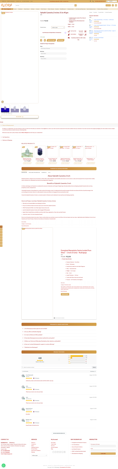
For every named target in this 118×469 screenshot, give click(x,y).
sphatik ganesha (26, 225)
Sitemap (33, 452)
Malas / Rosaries (51, 9)
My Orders (53, 442)
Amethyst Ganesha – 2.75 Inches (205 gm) (40, 159)
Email (92, 448)
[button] (113, 5)
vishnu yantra (66, 289)
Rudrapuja (65, 291)
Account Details (54, 447)
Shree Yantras (26, 9)
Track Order (53, 444)
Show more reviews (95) (59, 433)
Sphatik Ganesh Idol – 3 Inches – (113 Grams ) (78, 159)
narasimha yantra (64, 288)
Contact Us (18, 1)
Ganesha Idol (52, 218)
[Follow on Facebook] (53, 452)
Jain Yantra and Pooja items (81, 9)
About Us (4, 1)
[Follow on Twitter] (58, 452)
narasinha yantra (70, 288)
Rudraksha (20, 9)
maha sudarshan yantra (78, 286)
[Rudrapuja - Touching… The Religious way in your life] (7, 5)
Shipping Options (35, 447)
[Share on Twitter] (4, 113)
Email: (6, 453)
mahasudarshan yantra (87, 286)
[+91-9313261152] (93, 1)
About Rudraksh (11, 1)
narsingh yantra (76, 288)
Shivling (32, 9)
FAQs (74, 465)
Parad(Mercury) (63, 9)
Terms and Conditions (36, 450)
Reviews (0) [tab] (44, 172)
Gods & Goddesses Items (91, 9)
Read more (65, 294)
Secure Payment (25, 1)
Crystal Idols (101, 12)
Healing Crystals (71, 9)
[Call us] (62, 452)
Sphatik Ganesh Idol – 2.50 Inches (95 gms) (27, 159)
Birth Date (42, 51)
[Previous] (3, 57)
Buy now (60, 40)
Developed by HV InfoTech (65, 467)
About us (33, 442)
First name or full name (95, 444)
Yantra (15, 9)
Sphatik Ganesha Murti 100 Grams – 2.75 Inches (65, 159)
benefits (64, 286)
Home (90, 12)
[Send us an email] (60, 452)
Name (41, 46)
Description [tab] (24, 172)
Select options (27, 163)
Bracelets (57, 9)
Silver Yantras (43, 9)
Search (94, 367)
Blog (32, 1)
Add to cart (51, 40)
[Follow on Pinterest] (65, 452)
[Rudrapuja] (90, 1)
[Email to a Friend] (7, 113)
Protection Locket (68, 284)
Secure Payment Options (77, 446)
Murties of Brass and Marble (102, 9)
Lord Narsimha (68, 286)
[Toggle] (1, 125)
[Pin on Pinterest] (9, 113)
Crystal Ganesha (108, 12)
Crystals (37, 9)
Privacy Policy (34, 448)
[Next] (36, 57)
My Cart (53, 445)
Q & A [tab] (49, 172)
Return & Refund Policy (59, 465)
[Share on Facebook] (2, 113)
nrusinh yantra (82, 288)
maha (73, 286)
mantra (92, 286)
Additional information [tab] (34, 172)
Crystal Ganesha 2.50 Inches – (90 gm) (52, 159)
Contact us (33, 444)
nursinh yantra (87, 288)
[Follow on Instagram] (56, 452)
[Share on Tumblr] (11, 113)
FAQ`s (32, 445)
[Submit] (76, 5)
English (110, 1)
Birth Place (42, 56)
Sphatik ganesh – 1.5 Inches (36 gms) (91, 159)
